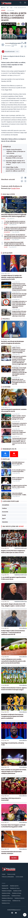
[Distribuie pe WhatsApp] (22, 46)
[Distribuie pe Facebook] (25, 43)
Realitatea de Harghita (7, 890)
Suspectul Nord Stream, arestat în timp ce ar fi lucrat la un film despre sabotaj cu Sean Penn (19, 314)
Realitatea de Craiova (15, 888)
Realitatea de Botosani (18, 43)
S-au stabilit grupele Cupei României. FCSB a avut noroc (14, 157)
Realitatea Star (5, 888)
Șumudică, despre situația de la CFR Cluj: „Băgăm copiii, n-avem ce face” (15, 162)
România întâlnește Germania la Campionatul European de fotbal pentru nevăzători (12, 716)
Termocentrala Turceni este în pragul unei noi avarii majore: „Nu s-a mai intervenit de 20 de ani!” (19, 441)
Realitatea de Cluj (16, 900)
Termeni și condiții (11, 874)
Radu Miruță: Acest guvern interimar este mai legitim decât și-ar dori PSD (19, 382)
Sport (11, 7)
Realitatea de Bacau (16, 895)
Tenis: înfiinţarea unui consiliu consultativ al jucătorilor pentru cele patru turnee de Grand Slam (13, 661)
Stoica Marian (23, 628)
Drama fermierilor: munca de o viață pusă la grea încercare (19, 432)
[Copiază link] (22, 43)
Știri (7, 7)
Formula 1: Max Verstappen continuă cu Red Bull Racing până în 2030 (13, 826)
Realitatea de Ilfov (6, 895)
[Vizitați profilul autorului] (2, 44)
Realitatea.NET (5, 885)
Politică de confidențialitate (8, 876)
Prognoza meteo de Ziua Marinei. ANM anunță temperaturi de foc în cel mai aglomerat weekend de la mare (15, 236)
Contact (3, 874)
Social (5, 224)
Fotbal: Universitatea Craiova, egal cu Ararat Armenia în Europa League (14, 689)
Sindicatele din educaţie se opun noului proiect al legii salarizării (19, 295)
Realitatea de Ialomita (19, 898)
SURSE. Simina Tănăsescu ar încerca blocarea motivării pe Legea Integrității (18, 350)
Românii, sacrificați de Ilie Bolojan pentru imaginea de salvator (12, 342)
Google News (15, 188)
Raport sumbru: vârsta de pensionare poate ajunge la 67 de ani (19, 417)
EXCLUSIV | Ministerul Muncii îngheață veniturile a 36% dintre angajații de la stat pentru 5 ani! (13, 216)
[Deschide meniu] (25, 3)
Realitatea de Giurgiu (16, 893)
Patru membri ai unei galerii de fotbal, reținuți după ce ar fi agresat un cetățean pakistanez (13, 771)
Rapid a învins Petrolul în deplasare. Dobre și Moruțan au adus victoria (16, 151)
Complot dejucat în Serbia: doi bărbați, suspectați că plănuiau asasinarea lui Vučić (11, 277)
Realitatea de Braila (6, 893)
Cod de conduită (19, 876)
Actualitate (7, 232)
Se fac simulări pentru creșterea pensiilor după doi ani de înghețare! (14, 222)
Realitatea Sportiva (14, 885)
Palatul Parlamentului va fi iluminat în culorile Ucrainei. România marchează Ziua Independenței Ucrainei (19, 287)
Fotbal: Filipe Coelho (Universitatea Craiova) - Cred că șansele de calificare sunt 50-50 (15, 169)
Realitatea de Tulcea (6, 900)
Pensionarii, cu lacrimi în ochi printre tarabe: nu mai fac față (19, 425)
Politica (3, 218)
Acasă (4, 7)
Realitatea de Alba (17, 890)
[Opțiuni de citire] (24, 914)
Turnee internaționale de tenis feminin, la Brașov (11, 852)
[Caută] (20, 3)
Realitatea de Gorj (6, 903)
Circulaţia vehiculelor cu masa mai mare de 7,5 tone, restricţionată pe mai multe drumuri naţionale (19, 304)
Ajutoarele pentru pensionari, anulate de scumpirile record (13, 410)
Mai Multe (14, 858)
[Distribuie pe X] (25, 46)
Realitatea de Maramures (7, 898)
